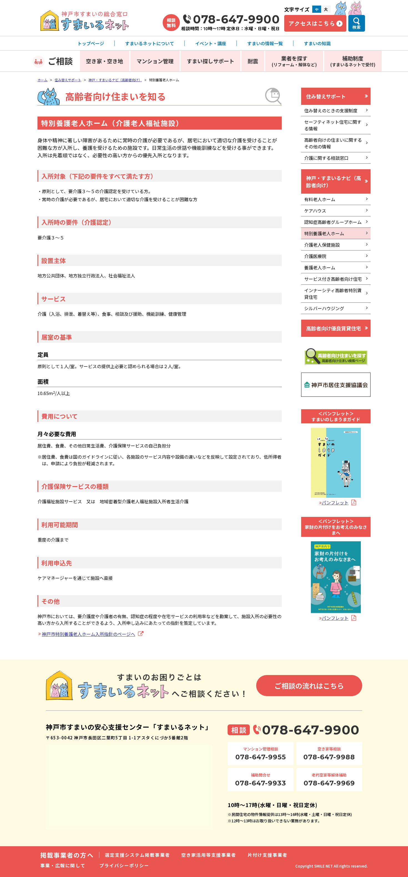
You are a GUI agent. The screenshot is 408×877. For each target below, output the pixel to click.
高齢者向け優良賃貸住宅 (333, 328)
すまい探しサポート (210, 61)
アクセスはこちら (311, 23)
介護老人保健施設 (322, 244)
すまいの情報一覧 (265, 43)
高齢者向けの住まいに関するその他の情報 (333, 143)
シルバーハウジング (324, 308)
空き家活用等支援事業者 (208, 854)
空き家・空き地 (104, 61)
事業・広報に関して (62, 865)
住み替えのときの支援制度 (330, 110)
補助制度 (353, 60)
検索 (356, 27)
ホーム (42, 79)
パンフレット (335, 502)
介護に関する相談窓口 (326, 158)
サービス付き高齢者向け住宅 (333, 279)
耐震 (253, 61)
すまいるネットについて (149, 43)
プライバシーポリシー (124, 865)
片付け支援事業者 (268, 854)
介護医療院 (315, 256)
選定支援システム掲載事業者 (137, 854)
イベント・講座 (210, 43)
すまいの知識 (317, 43)
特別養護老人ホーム (324, 233)
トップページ (90, 43)
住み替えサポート (68, 79)
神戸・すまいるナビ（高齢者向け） (115, 79)
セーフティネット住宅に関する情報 (332, 125)
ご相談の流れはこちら (309, 686)
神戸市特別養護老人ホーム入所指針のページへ (88, 634)
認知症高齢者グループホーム (333, 222)
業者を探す (294, 60)
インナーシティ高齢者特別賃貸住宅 (333, 293)
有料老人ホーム (319, 199)
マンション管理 (155, 61)
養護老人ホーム (319, 267)
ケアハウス (315, 210)
